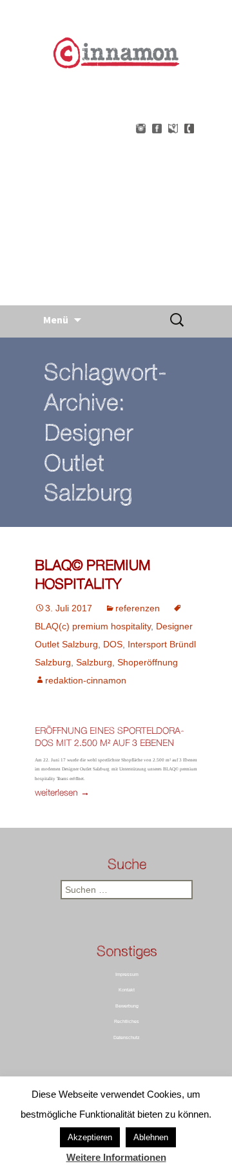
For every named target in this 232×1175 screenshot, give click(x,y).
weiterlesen (62, 792)
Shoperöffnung (147, 662)
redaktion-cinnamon (85, 680)
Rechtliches (126, 1021)
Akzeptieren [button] (90, 1137)
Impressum (127, 974)
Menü (55, 319)
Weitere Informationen (116, 1157)
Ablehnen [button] (150, 1137)
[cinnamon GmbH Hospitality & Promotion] (116, 182)
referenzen (137, 608)
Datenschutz (126, 1037)
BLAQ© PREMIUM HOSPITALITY (92, 574)
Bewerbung (127, 1006)
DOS (112, 644)
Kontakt (127, 990)
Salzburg (94, 662)
